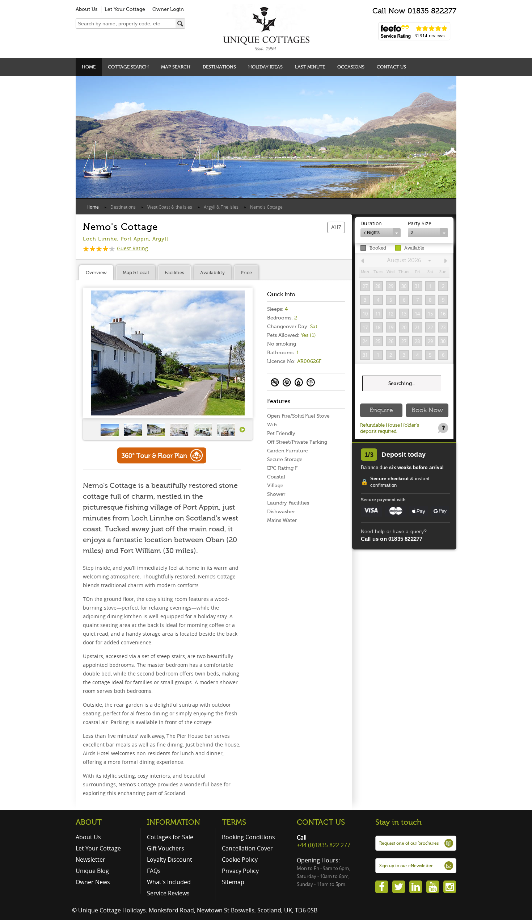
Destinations (219, 67)
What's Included (169, 882)
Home (89, 67)
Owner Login (168, 9)
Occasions (350, 67)
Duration (371, 223)
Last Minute (310, 67)
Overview (96, 272)
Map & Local (136, 272)
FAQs (154, 871)
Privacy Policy (240, 871)
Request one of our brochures (409, 843)
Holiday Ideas (265, 67)
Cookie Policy (240, 859)
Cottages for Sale (170, 837)
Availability (212, 272)
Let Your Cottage (125, 9)
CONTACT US (321, 822)
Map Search (175, 67)
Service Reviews (168, 893)
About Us (86, 9)
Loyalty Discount (169, 859)
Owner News (93, 882)
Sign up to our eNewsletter (406, 865)
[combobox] (380, 232)
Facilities (174, 272)
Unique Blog (92, 871)
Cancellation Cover (247, 848)
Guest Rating (132, 248)
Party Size (419, 223)
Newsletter (90, 859)
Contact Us (391, 67)
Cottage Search (128, 67)
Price (246, 272)
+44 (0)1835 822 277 (323, 845)
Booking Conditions (248, 837)
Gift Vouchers (165, 848)
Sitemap (233, 882)
